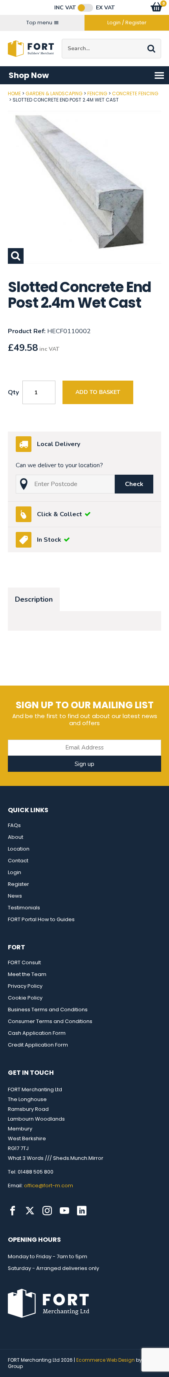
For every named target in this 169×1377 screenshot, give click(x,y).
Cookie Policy (25, 997)
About (15, 837)
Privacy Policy (25, 986)
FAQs (14, 825)
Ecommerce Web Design (105, 1360)
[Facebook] (12, 1211)
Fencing (97, 93)
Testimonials (24, 907)
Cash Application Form (37, 1033)
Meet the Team (27, 974)
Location (18, 849)
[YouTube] (64, 1211)
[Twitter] (30, 1211)
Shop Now (29, 75)
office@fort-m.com (48, 1185)
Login (14, 872)
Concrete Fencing (135, 93)
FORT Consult (24, 962)
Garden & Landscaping (54, 93)
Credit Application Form (38, 1045)
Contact (18, 860)
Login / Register (127, 22)
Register (18, 884)
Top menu (39, 22)
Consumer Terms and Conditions (50, 1021)
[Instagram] (47, 1211)
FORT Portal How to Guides (41, 919)
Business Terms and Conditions (48, 1009)
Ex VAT (105, 7)
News (15, 896)
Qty (13, 392)
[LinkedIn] (81, 1211)
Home (14, 93)
